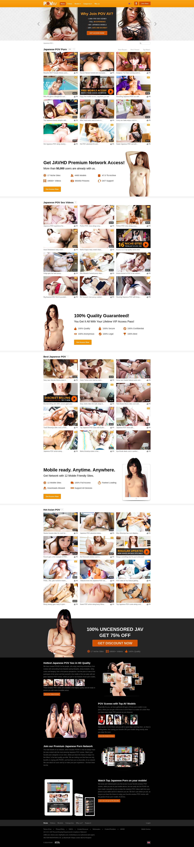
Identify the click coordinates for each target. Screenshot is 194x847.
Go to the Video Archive (52, 694)
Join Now (144, 3)
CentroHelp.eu (73, 835)
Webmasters (96, 829)
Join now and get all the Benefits (109, 801)
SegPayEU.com (63, 835)
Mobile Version (146, 829)
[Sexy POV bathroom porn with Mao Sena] (69, 685)
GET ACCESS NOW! (97, 33)
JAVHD (122, 829)
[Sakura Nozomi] (109, 724)
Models (60, 823)
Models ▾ (78, 4)
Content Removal (82, 829)
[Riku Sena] (101, 724)
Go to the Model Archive (106, 736)
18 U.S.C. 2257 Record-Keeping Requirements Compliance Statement (64, 832)
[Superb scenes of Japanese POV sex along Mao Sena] (59, 685)
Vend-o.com (54, 835)
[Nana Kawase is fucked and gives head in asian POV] (48, 685)
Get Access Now (52, 189)
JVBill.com (46, 835)
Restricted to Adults (57, 842)
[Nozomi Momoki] (133, 724)
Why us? (79, 823)
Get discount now (115, 643)
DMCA (71, 829)
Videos (69, 4)
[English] (130, 3)
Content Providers (110, 829)
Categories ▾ (87, 4)
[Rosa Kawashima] (125, 724)
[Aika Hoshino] (117, 724)
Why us (97, 4)
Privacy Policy (60, 829)
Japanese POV (48, 43)
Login (148, 823)
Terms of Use (47, 829)
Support (88, 823)
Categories (69, 823)
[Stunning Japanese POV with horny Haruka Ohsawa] (80, 685)
